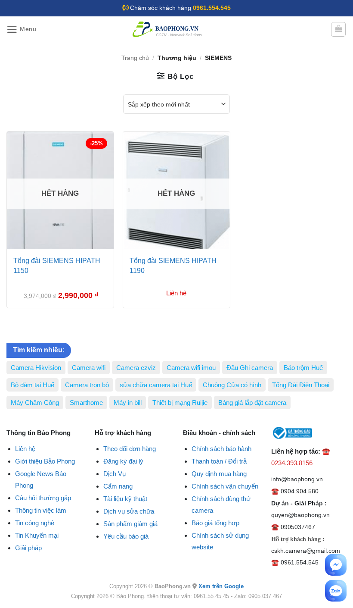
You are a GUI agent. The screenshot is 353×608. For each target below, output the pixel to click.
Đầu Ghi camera (249, 367)
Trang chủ (135, 58)
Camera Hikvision (36, 367)
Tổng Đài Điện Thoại (300, 385)
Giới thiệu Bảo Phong (45, 461)
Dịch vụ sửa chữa (128, 511)
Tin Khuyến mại (37, 535)
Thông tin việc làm (40, 510)
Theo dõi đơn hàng (129, 448)
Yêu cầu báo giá (126, 536)
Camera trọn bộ (87, 385)
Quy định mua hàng (219, 473)
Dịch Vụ (114, 473)
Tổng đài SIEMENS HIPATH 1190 (173, 265)
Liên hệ (25, 448)
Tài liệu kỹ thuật (125, 498)
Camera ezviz (136, 367)
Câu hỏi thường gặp (43, 497)
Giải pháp (28, 548)
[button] (21, 30)
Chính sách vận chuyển (225, 486)
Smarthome (86, 402)
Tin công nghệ (34, 523)
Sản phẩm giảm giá (130, 523)
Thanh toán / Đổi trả (219, 461)
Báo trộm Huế (303, 367)
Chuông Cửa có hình (232, 385)
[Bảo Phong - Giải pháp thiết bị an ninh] (168, 29)
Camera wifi (88, 367)
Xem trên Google (221, 586)
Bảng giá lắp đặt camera (252, 402)
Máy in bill (128, 402)
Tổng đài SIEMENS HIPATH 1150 (56, 265)
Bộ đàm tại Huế (32, 385)
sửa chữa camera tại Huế (156, 385)
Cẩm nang (118, 486)
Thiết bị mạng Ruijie (179, 402)
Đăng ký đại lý (123, 461)
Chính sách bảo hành (221, 448)
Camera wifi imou (191, 367)
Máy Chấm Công (35, 402)
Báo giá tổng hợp (215, 523)
